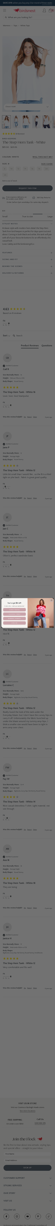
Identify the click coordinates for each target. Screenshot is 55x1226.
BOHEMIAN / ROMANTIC (14, 618)
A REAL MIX (14, 623)
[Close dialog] (51, 600)
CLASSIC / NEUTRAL (14, 609)
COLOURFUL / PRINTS (14, 614)
